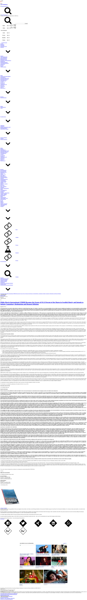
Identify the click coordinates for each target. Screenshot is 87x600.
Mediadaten (10, 596)
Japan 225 (2, 87)
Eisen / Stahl (2, 175)
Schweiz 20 (2, 85)
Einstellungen (2, 282)
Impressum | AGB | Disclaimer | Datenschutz (7, 598)
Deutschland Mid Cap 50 (4, 79)
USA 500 (1, 81)
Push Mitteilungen (3, 294)
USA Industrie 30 (3, 80)
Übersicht (1, 138)
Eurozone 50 (2, 83)
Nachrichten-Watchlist (3, 279)
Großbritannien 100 (3, 84)
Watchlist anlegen (3, 284)
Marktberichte (2, 61)
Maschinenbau (2, 195)
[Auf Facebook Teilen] (8, 526)
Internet (1, 189)
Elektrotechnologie (3, 176)
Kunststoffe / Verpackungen (4, 192)
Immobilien (2, 187)
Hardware (2, 184)
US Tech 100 (2, 82)
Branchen (1, 96)
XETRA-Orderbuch (3, 137)
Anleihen (17, 237)
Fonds (16, 229)
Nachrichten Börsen (3, 594)
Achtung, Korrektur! (3, 508)
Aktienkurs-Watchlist (3, 280)
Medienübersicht (3, 107)
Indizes (1, 75)
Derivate (17, 245)
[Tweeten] (23, 526)
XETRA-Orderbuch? (3, 139)
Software (1, 202)
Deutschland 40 (2, 77)
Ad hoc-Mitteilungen (3, 4)
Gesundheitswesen (3, 181)
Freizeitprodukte (3, 180)
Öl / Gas (1, 200)
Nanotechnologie (3, 197)
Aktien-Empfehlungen (10, 594)
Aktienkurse (2, 125)
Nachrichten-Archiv (6, 595)
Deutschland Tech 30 (3, 152)
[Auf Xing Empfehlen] (38, 526)
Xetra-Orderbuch (8, 593)
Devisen (17, 260)
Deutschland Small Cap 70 (4, 78)
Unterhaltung (2, 205)
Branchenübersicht (3, 97)
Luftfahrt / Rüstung (3, 194)
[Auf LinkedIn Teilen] (53, 526)
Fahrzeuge (2, 178)
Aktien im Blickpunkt (3, 56)
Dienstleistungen (3, 174)
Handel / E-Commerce (4, 183)
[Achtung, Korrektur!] (10, 507)
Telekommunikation (3, 204)
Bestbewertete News (3, 58)
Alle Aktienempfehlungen (4, 63)
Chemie (1, 173)
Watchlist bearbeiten (3, 281)
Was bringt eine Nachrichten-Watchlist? (6, 283)
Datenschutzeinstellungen (4, 596)
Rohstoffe (2, 201)
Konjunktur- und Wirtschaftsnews (5, 60)
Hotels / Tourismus (3, 186)
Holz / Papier (2, 185)
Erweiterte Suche (4, 42)
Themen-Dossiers (3, 66)
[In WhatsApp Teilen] (68, 526)
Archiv (1, 108)
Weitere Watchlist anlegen (4, 278)
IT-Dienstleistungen (3, 190)
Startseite (1, 43)
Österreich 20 (2, 86)
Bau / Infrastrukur (3, 171)
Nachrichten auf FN (3, 46)
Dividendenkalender (3, 128)
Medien (1, 106)
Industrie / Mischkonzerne (4, 188)
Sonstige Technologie (3, 203)
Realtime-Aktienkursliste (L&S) (5, 127)
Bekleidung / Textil (3, 172)
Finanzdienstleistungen (4, 179)
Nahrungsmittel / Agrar (4, 198)
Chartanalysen (2, 64)
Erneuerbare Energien (3, 177)
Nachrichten (2, 44)
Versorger (1, 206)
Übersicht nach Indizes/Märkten (5, 76)
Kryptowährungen (3, 261)
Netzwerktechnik (3, 199)
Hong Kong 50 (2, 88)
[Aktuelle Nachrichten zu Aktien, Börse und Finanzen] (4, 6)
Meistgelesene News (3, 59)
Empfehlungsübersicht (4, 62)
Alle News (2, 47)
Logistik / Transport (3, 193)
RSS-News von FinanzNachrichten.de (6, 599)
